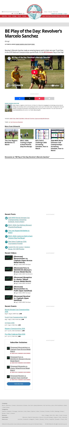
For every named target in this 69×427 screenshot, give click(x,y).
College (14, 16)
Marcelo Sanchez (30, 118)
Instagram (31, 419)
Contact (14, 405)
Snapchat (51, 419)
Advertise (8, 405)
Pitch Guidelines (59, 405)
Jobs (53, 405)
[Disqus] (34, 184)
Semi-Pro (4, 16)
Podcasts (53, 16)
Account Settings (48, 417)
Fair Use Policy (46, 405)
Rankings (48, 16)
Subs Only (63, 16)
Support (56, 417)
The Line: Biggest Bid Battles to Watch (18, 232)
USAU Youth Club (16, 319)
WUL (57, 415)
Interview (20, 411)
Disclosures (19, 405)
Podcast (42, 411)
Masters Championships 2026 (15, 329)
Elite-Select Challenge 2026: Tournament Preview (17, 243)
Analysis (9, 411)
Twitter (37, 419)
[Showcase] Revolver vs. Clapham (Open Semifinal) (22, 298)
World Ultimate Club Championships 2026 (11, 11)
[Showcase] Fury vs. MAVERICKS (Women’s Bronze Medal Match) (22, 270)
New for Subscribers (33, 417)
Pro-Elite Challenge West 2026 (15, 334)
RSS (66, 419)
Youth (19, 16)
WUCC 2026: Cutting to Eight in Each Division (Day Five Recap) (20, 237)
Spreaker (57, 419)
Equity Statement (38, 405)
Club (9, 16)
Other (37, 411)
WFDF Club (15, 313)
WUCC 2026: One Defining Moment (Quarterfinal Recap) (20, 226)
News (43, 16)
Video (33, 44)
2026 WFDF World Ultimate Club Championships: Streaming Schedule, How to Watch (19, 220)
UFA (51, 415)
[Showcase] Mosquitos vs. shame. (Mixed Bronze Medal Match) (23, 279)
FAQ (60, 417)
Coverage (14, 411)
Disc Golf (55, 11)
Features (4, 411)
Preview (47, 411)
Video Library (6, 407)
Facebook (25, 419)
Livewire (13, 413)
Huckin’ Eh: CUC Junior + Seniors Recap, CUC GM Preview (19, 248)
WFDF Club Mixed (27, 283)
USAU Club (12, 118)
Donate (25, 405)
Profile (52, 411)
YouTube (20, 419)
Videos (58, 16)
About (45, 11)
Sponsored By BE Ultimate (42, 118)
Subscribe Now (18, 384)
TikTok (46, 419)
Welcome (25, 417)
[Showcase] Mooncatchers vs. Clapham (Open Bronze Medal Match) (23, 259)
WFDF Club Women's (27, 274)
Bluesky (42, 419)
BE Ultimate (48, 52)
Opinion (33, 411)
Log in (65, 13)
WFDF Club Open (27, 264)
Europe (24, 16)
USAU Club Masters (16, 330)
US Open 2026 (9, 323)
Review (3, 413)
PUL (54, 415)
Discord (50, 11)
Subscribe (64, 417)
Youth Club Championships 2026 (16, 317)
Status (65, 405)
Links (25, 411)
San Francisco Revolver (16, 122)
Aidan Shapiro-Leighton (23, 44)
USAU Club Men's (20, 118)
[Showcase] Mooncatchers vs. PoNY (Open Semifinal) (23, 289)
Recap (61, 411)
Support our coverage (56, 13)
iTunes (62, 419)
